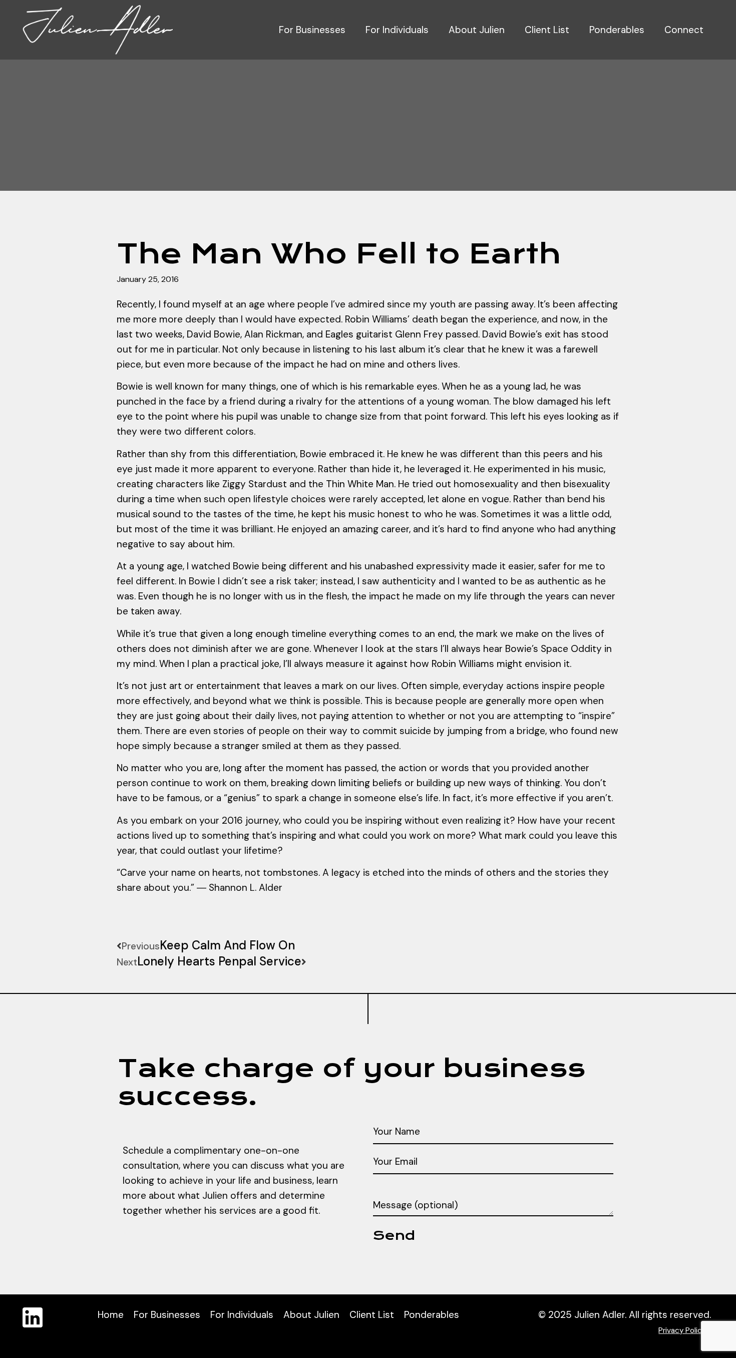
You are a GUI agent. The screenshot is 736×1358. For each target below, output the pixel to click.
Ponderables (616, 30)
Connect (683, 30)
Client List (547, 30)
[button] (120, 920)
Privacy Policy (682, 1330)
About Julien (477, 30)
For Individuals (397, 30)
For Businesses (312, 30)
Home (111, 1314)
